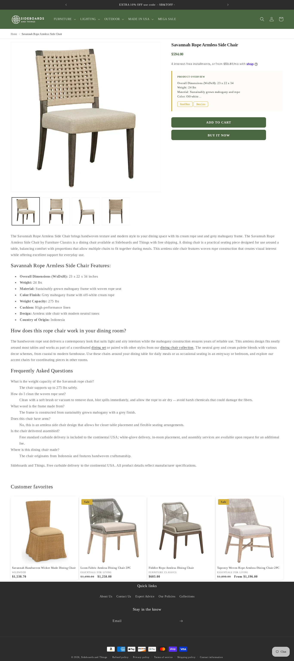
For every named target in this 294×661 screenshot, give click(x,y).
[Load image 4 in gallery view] (116, 211)
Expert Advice (145, 596)
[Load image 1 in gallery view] (26, 211)
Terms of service (163, 657)
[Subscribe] (181, 621)
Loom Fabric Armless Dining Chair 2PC (105, 567)
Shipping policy (186, 657)
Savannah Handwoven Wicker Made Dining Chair (44, 567)
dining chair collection (176, 347)
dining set (98, 347)
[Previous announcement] (66, 4)
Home (14, 34)
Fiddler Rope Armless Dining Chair (171, 567)
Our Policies (167, 596)
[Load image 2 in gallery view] (56, 211)
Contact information (211, 657)
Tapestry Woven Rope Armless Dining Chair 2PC (248, 567)
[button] (64, 19)
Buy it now (219, 135)
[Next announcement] (228, 4)
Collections (187, 596)
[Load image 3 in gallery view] (86, 211)
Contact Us (123, 596)
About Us (106, 596)
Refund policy (120, 657)
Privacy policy (141, 657)
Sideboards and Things (94, 657)
